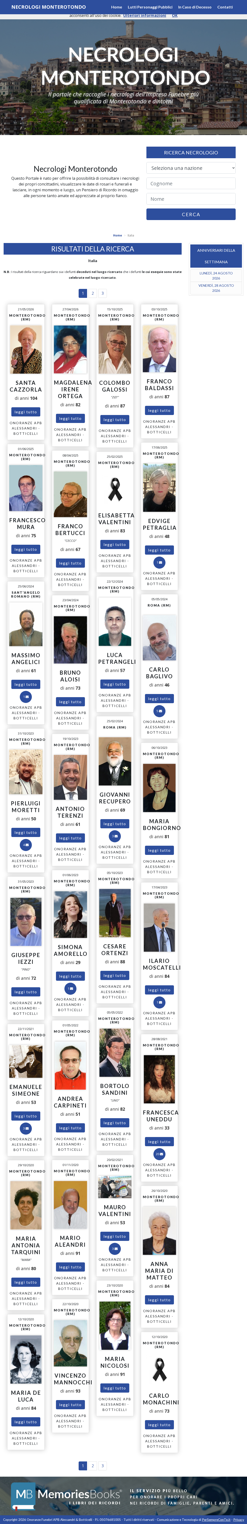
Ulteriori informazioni (144, 15)
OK (175, 15)
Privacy (238, 1520)
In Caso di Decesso (195, 7)
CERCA (191, 214)
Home (116, 7)
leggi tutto (25, 411)
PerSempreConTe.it (216, 1520)
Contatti (225, 7)
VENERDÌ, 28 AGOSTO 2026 (216, 288)
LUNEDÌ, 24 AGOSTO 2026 (216, 275)
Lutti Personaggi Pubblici (150, 7)
